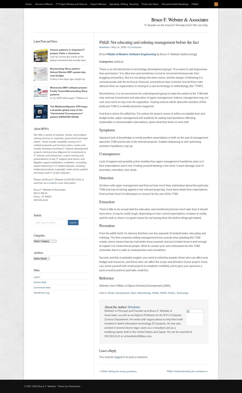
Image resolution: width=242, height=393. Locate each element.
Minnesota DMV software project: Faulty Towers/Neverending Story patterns (68, 91)
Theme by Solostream (68, 386)
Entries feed (40, 282)
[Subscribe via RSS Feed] (216, 4)
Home (29, 4)
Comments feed (42, 287)
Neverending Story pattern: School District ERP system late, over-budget (68, 72)
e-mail (50, 183)
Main (133, 293)
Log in (37, 277)
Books (111, 293)
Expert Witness (98, 4)
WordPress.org (41, 292)
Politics (171, 293)
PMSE (163, 293)
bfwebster (104, 47)
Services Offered (44, 4)
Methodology (144, 293)
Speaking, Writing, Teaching (123, 4)
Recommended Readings (175, 4)
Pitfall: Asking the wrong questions (119, 371)
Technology (182, 293)
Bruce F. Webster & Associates (179, 19)
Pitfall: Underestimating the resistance (186, 371)
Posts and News (150, 4)
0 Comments (134, 47)
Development (123, 293)
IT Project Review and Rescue (71, 4)
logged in (119, 357)
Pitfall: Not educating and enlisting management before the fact (149, 42)
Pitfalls (195, 4)
